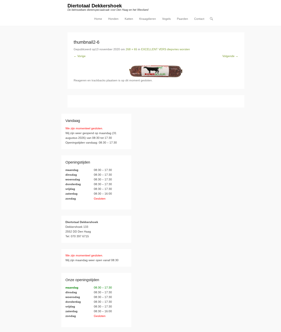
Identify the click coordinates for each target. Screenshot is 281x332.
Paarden (182, 18)
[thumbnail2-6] (156, 71)
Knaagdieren (147, 18)
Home (98, 18)
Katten (129, 18)
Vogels (166, 18)
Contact (199, 18)
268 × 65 (131, 49)
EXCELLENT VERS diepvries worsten (165, 49)
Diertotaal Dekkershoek (94, 5)
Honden (113, 18)
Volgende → (230, 56)
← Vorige (80, 56)
